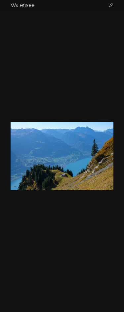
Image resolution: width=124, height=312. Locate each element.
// (111, 5)
